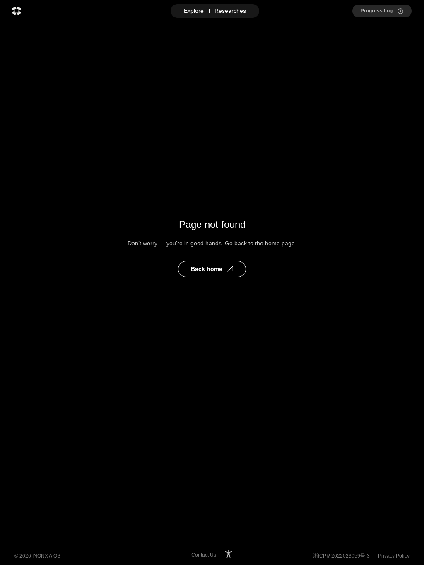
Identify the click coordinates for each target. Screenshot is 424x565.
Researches (230, 10)
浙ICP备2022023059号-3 (341, 556)
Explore (194, 10)
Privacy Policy (394, 556)
